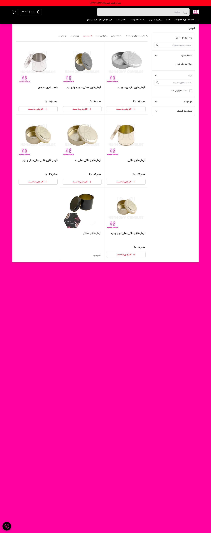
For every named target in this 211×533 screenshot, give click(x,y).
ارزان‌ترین (75, 35)
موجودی (188, 101)
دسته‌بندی (186, 55)
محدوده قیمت (184, 111)
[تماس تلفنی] (6, 526)
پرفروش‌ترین (102, 35)
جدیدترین (87, 35)
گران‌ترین (63, 35)
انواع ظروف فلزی (184, 64)
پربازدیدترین (116, 35)
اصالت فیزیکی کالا (179, 90)
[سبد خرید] (14, 12)
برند (190, 75)
